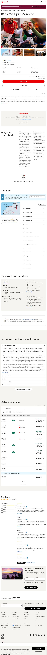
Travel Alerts (3, 620)
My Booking (3, 614)
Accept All (38, 648)
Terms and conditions (26, 119)
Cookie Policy (7, 654)
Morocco (11, 10)
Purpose (37, 612)
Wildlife (37, 623)
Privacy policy (15, 623)
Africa (6, 10)
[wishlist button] (36, 89)
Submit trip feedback (5, 616)
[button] (23, 33)
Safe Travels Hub (4, 618)
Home (2, 10)
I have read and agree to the (34, 583)
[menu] (44, 1)
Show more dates (22, 484)
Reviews (25, 620)
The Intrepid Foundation (40, 616)
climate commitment (12, 221)
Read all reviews (21, 562)
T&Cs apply (26, 605)
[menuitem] (4, 2)
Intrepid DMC (15, 618)
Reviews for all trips (30, 562)
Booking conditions (5, 625)
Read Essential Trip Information (23, 389)
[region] (23, 650)
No (18, 598)
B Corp (36, 614)
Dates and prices (23, 81)
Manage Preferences (38, 651)
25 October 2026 (41, 78)
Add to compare (16, 89)
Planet (36, 620)
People (36, 618)
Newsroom (26, 623)
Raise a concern (27, 625)
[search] (36, 2)
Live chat (26, 616)
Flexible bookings (4, 623)
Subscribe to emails (35, 608)
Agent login (3, 627)
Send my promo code (31, 587)
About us (14, 614)
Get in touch (26, 614)
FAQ (25, 618)
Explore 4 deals (23, 85)
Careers (13, 620)
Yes (14, 598)
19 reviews (8, 60)
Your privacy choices (18, 625)
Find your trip (23, 122)
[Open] (15, 499)
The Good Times (15, 616)
